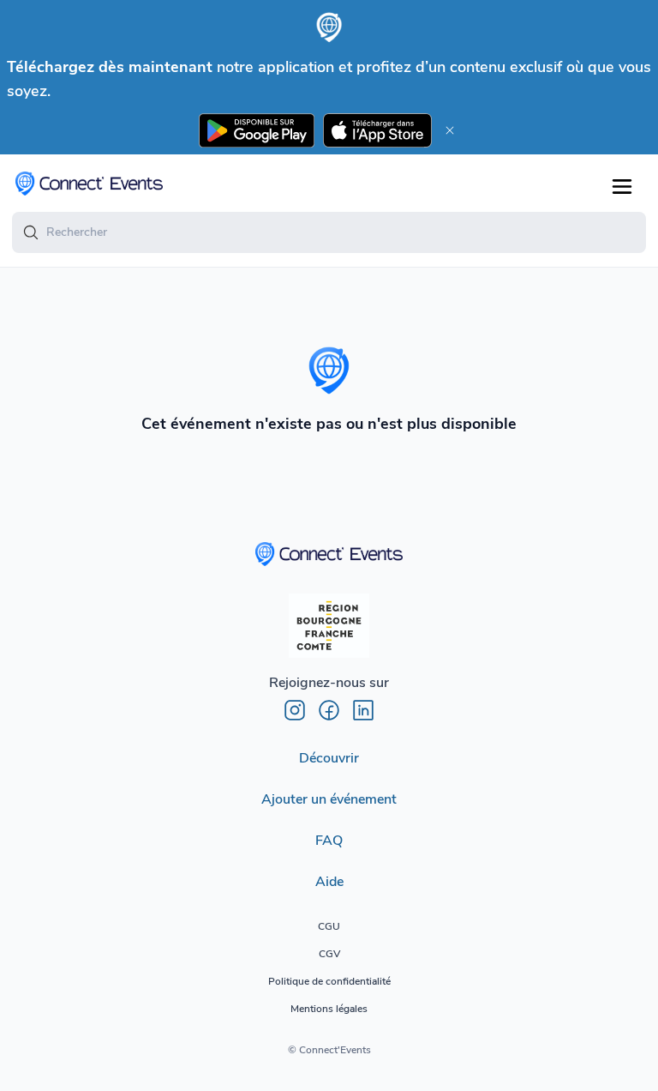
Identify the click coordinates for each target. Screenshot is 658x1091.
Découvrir (329, 758)
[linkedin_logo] (363, 710)
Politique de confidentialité (329, 981)
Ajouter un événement (329, 799)
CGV (329, 954)
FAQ (329, 840)
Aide (329, 881)
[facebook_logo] (329, 710)
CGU (329, 926)
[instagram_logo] (294, 710)
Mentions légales (329, 1009)
